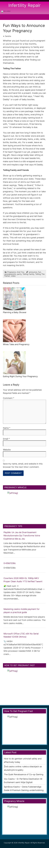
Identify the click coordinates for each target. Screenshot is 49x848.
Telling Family (28, 274)
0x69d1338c (10, 563)
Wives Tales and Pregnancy (16, 344)
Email (6, 439)
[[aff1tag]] (6, 10)
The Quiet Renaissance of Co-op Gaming (23, 774)
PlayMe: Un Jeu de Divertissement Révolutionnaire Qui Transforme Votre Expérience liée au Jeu (22, 535)
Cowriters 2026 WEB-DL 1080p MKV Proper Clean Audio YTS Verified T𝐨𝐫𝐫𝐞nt (23, 580)
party (19, 274)
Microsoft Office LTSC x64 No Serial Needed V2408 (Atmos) (21, 635)
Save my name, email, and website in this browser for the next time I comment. (23, 465)
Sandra (8, 36)
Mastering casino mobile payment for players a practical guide (22, 610)
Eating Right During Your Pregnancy (20, 376)
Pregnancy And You (15, 272)
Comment (8, 398)
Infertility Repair (24, 5)
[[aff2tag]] (24, 505)
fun (39, 272)
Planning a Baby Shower (14, 312)
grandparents (10, 274)
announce (33, 272)
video (13, 276)
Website (7, 449)
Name (6, 428)
